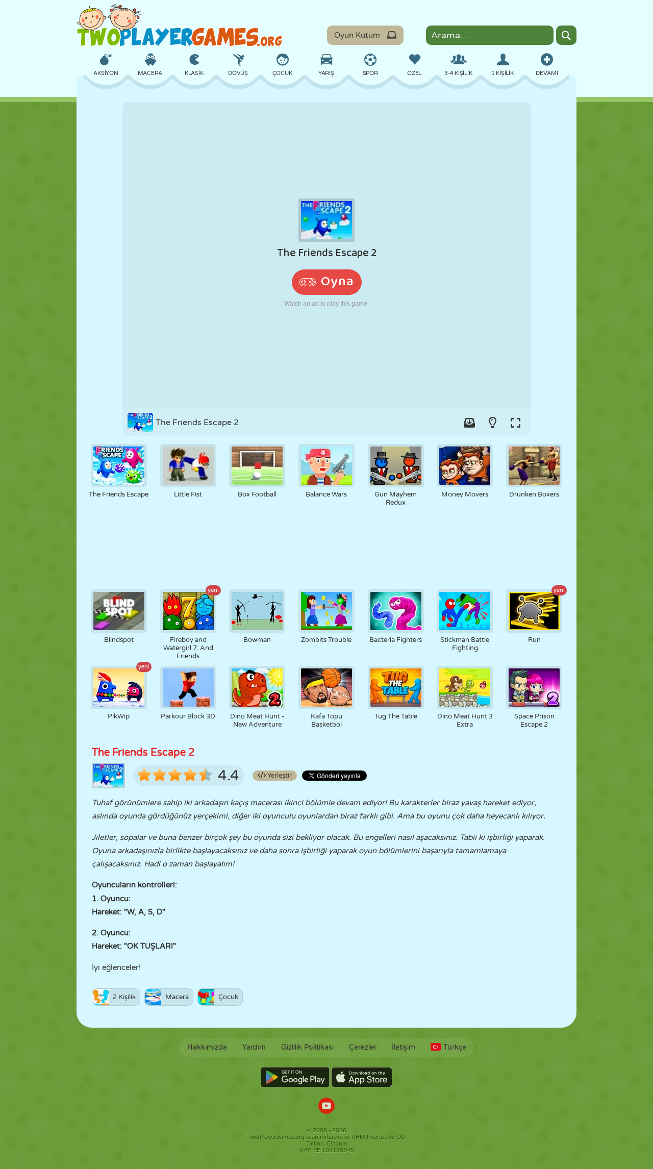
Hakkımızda (207, 1047)
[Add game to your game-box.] (469, 422)
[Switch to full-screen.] (515, 422)
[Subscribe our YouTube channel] (326, 1107)
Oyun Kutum (357, 35)
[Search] (566, 35)
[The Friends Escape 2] (326, 255)
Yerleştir (279, 776)
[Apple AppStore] (361, 1077)
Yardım (254, 1047)
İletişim (403, 1047)
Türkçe (454, 1047)
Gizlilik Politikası (307, 1047)
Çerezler (362, 1047)
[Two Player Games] (180, 25)
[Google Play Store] (295, 1077)
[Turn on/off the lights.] (492, 422)
